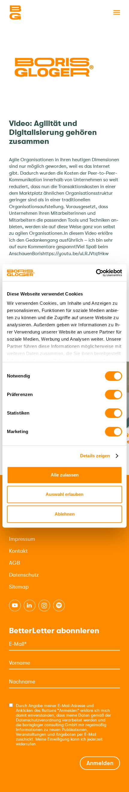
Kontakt (18, 551)
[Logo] (39, 12)
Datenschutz (24, 575)
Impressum (22, 539)
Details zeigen (95, 455)
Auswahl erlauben (64, 494)
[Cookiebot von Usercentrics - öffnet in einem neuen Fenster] (96, 273)
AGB (14, 563)
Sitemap (19, 587)
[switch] (113, 394)
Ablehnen (65, 514)
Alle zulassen (65, 474)
